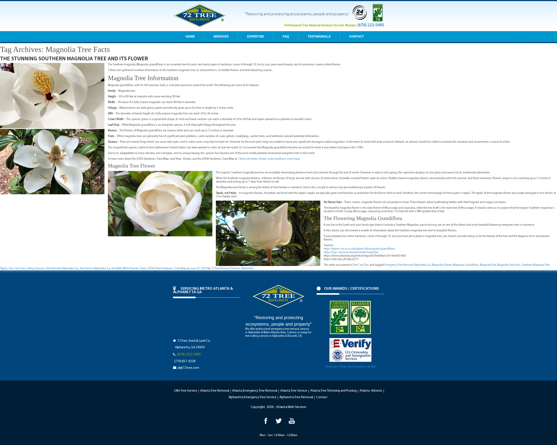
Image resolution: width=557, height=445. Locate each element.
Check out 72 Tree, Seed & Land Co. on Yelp (350, 366)
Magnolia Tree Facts (508, 265)
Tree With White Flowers (125, 268)
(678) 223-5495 (370, 24)
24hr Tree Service (185, 391)
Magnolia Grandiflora (465, 265)
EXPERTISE (255, 36)
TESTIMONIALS (319, 36)
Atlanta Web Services (291, 407)
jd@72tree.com (188, 368)
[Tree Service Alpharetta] (265, 420)
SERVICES (220, 36)
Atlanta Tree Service (293, 391)
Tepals (3, 268)
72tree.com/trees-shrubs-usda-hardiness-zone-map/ (269, 158)
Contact (321, 397)
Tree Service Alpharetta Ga (94, 268)
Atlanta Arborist (371, 391)
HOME (190, 36)
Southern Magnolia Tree (535, 265)
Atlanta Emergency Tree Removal (254, 391)
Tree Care (13, 268)
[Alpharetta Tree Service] (291, 420)
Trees (143, 268)
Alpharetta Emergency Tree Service (252, 397)
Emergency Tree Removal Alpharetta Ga (407, 265)
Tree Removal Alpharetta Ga (62, 268)
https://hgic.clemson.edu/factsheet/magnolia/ (351, 252)
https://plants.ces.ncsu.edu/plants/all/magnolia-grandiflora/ (359, 248)
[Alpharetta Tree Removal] (278, 420)
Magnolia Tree (488, 265)
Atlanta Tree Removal (214, 391)
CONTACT (356, 36)
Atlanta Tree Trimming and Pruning (333, 391)
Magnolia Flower (441, 265)
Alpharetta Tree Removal (296, 397)
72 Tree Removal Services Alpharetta (232, 268)
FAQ (286, 36)
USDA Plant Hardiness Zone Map (166, 268)
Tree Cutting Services (32, 268)
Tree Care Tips (361, 265)
